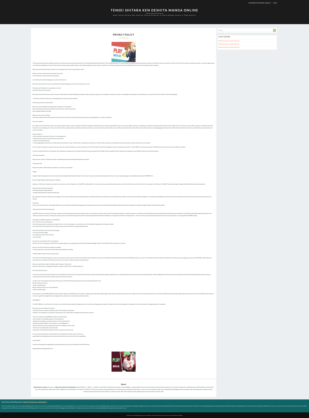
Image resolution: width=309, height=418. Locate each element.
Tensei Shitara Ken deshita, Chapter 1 (259, 3)
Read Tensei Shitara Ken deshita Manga (35, 402)
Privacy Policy (161, 415)
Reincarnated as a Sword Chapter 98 (229, 41)
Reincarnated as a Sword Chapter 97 (229, 44)
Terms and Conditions (172, 415)
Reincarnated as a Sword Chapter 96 (229, 47)
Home (275, 3)
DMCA (181, 415)
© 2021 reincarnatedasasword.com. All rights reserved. (141, 415)
